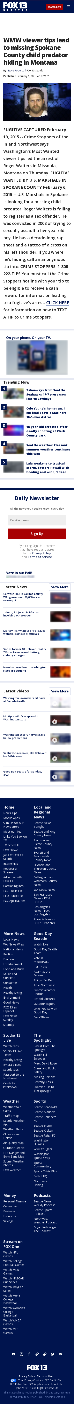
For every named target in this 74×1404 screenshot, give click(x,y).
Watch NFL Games (10, 1254)
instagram (21, 1354)
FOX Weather (12, 1170)
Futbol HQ (40, 1176)
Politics (8, 954)
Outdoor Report (44, 1004)
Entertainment (12, 964)
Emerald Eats (12, 1065)
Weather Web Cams (12, 1109)
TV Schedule (11, 845)
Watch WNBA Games (12, 1322)
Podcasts (42, 1195)
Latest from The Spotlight (45, 1048)
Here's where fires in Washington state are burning (24, 668)
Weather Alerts (13, 1129)
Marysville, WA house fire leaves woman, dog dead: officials (24, 632)
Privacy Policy (41, 553)
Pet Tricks (40, 967)
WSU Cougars (43, 1149)
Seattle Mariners (45, 1112)
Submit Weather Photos (44, 992)
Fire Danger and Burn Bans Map (14, 1154)
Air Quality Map (13, 1143)
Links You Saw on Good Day (45, 1010)
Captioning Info (13, 886)
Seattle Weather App (14, 1122)
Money (9, 1195)
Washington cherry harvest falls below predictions (24, 736)
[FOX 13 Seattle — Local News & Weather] (15, 7)
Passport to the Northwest (13, 1076)
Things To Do (43, 980)
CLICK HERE (57, 302)
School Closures (44, 999)
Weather (11, 1101)
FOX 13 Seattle (35, 70)
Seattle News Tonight (42, 825)
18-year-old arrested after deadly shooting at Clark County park (47, 431)
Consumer (10, 983)
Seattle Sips (11, 1069)
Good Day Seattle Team (45, 951)
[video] (60, 702)
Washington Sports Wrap (42, 1156)
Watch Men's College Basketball (12, 1299)
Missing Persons (45, 1077)
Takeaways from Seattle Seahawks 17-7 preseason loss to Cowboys (46, 394)
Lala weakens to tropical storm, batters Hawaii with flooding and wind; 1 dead (47, 467)
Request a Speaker (10, 870)
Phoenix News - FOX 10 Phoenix (44, 921)
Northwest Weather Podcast (45, 1220)
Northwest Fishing (41, 1183)
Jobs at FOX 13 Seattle (13, 857)
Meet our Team (13, 831)
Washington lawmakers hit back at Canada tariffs (24, 699)
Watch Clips (11, 1046)
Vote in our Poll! (19, 573)
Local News (11, 939)
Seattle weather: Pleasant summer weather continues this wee (48, 449)
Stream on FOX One (13, 1244)
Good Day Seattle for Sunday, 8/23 (22, 773)
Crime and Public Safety (45, 1070)
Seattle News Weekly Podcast (44, 1203)
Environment (11, 997)
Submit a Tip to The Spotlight (44, 1088)
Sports (40, 1101)
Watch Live (54, 7)
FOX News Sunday (10, 1018)
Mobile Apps (11, 818)
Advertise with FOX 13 (12, 879)
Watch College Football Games (13, 1263)
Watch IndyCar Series (13, 1289)
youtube (13, 1354)
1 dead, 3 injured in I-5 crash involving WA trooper (21, 613)
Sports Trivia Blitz (45, 1171)
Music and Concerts (10, 976)
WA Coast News (44, 890)
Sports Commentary (42, 1164)
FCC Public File (13, 891)
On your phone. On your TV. (28, 337)
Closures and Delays (12, 1136)
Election (8, 959)
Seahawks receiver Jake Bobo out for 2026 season (24, 754)
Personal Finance (14, 1201)
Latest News (15, 586)
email (60, 1354)
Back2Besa (41, 1017)
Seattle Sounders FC (45, 1119)
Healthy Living (12, 992)
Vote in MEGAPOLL (41, 960)
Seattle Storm (43, 1125)
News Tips (10, 813)
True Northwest (44, 985)
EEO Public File (13, 896)
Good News (11, 1002)
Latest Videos (16, 691)
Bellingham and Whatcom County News (45, 881)
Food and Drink (13, 969)
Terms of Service (40, 557)
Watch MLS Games (10, 1331)
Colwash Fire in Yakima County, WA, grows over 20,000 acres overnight (23, 597)
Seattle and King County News (44, 833)
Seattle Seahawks (45, 1107)
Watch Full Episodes (40, 1056)
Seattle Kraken (43, 1130)
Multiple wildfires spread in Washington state (21, 717)
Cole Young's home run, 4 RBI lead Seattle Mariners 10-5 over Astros (46, 412)
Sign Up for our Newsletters (13, 825)
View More (60, 587)
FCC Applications (14, 901)
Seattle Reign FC (45, 1135)
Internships (10, 864)
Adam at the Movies (42, 973)
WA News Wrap (13, 944)
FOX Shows (10, 850)
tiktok (37, 1354)
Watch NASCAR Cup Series (13, 1280)
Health (7, 988)
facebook (29, 1354)
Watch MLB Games (11, 1271)
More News (13, 933)
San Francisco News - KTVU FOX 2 (43, 898)
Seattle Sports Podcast (43, 1212)
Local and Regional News (42, 812)
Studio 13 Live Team (12, 1053)
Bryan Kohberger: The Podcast (45, 1229)
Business (9, 1211)
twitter (52, 1354)
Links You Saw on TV (15, 838)
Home (8, 807)
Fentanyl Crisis (43, 1082)
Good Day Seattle (43, 936)
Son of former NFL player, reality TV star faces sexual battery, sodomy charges (24, 652)
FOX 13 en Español (10, 1009)
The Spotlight (42, 1038)
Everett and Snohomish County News (43, 856)
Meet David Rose (45, 1063)
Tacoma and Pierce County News (43, 844)
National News (13, 949)
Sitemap (8, 1025)
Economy (9, 1216)
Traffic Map (11, 1116)
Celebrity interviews (10, 1085)
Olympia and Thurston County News (45, 868)
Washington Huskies (42, 1142)
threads (45, 1354)
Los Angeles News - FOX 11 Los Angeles (44, 910)
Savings (8, 1221)
